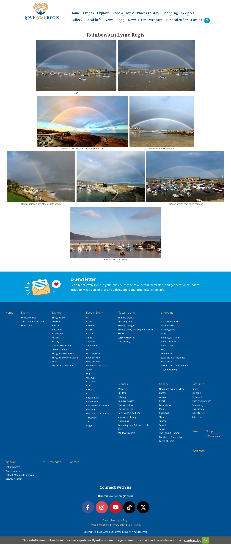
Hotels (121, 333)
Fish (88, 349)
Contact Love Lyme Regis (115, 520)
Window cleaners (126, 432)
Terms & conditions (99, 524)
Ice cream (91, 381)
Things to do (58, 317)
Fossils (55, 337)
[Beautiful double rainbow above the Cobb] (82, 121)
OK (205, 540)
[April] (76, 65)
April (76, 92)
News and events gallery (171, 388)
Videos (162, 396)
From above (165, 405)
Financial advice (126, 405)
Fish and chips (93, 353)
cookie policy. (192, 540)
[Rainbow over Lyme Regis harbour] (185, 176)
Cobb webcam (13, 466)
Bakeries (90, 325)
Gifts (163, 349)
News (109, 20)
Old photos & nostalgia (171, 436)
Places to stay (148, 14)
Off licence (166, 361)
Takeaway (91, 417)
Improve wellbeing (127, 416)
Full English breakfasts (97, 365)
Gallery (76, 20)
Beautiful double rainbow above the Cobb (82, 148)
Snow (162, 428)
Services (188, 14)
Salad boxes (92, 401)
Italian (89, 389)
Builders (122, 392)
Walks (55, 361)
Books (164, 333)
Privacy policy (118, 524)
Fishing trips (58, 333)
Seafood (90, 409)
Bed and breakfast (127, 317)
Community (198, 405)
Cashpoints (197, 396)
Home (75, 13)
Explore (103, 14)
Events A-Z (26, 325)
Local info (93, 20)
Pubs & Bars (92, 397)
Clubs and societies (201, 400)
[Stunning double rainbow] (161, 121)
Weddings (123, 388)
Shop (121, 20)
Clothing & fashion (170, 337)
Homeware (167, 353)
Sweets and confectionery (174, 365)
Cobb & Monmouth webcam (20, 474)
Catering (122, 396)
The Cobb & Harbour (169, 432)
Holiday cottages (126, 325)
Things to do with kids (63, 353)
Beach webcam (13, 471)
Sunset (162, 425)
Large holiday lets (127, 337)
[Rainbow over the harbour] (115, 232)
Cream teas (92, 345)
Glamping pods (125, 321)
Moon (162, 408)
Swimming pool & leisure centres (134, 425)
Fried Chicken (93, 361)
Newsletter (137, 20)
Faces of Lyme (166, 440)
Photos (162, 392)
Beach (162, 400)
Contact (197, 20)
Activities (56, 321)
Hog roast (91, 373)
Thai (88, 421)
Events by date (28, 317)
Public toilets (198, 412)
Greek (89, 369)
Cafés (89, 337)
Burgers (90, 333)
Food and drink (168, 341)
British (89, 329)
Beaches (56, 325)
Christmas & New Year (32, 321)
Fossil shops (167, 345)
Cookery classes (126, 400)
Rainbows (164, 412)
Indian (89, 385)
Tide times (197, 416)
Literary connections (62, 345)
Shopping (170, 14)
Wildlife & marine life (62, 365)
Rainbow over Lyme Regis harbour (185, 203)
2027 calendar (177, 20)
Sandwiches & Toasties (98, 405)
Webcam (155, 20)
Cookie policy (134, 524)
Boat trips (57, 329)
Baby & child (167, 325)
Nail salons (123, 420)
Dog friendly (124, 341)
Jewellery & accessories (173, 357)
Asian (89, 321)
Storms (162, 416)
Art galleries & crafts (171, 321)
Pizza (88, 393)
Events (88, 14)
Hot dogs (91, 377)
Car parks (196, 392)
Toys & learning (169, 369)
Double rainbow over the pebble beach (41, 203)
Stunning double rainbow (161, 148)
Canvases (214, 436)
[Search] (207, 20)
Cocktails (90, 341)
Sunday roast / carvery (97, 413)
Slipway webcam (14, 478)
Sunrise (162, 420)
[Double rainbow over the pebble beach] (41, 176)
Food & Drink (123, 14)
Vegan (89, 425)
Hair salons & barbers (129, 412)
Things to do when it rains (65, 357)
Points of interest (60, 349)
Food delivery (93, 357)
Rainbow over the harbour (115, 259)
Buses (195, 388)
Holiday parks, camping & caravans (135, 329)
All (87, 317)
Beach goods (168, 329)
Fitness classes (125, 408)
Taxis (120, 428)
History (55, 341)
